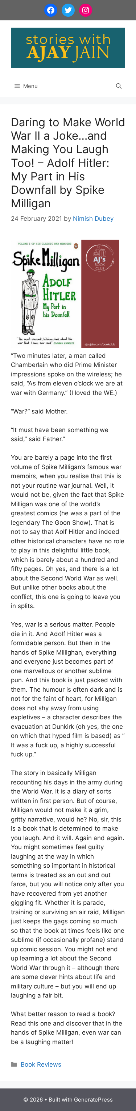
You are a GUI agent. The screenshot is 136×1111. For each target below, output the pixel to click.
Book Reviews (41, 1064)
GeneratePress (93, 1099)
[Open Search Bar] (119, 86)
